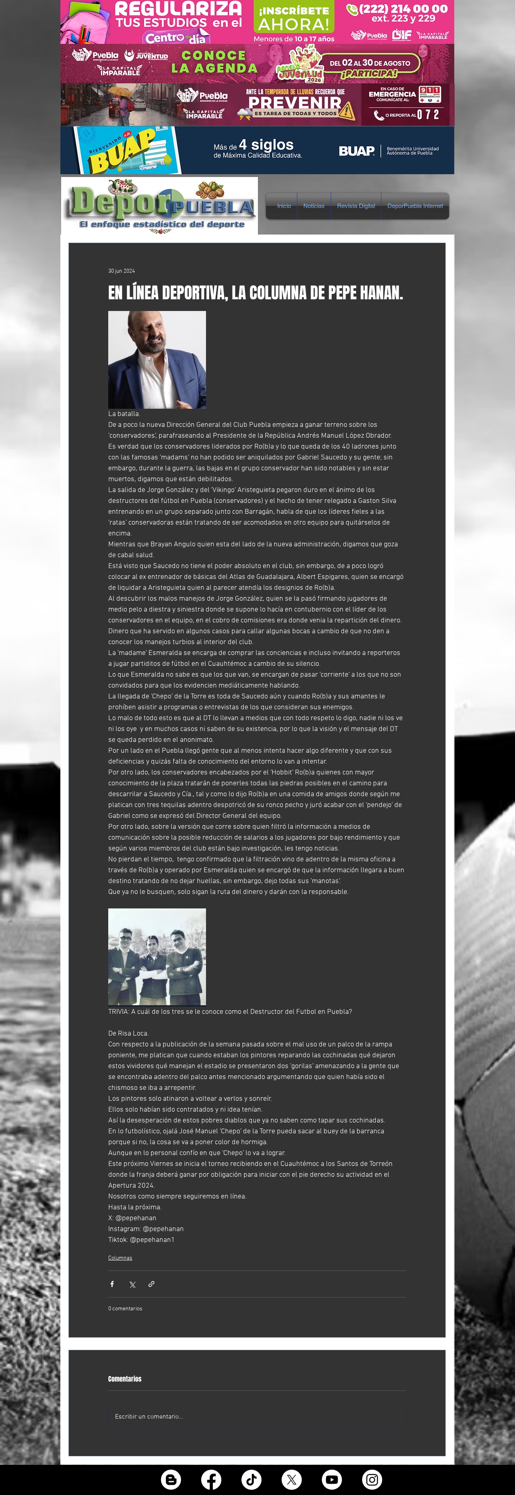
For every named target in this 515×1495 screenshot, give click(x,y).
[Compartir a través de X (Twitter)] (132, 1284)
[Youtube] (332, 1480)
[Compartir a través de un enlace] (151, 1284)
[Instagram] (372, 1480)
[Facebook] (211, 1480)
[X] (292, 1480)
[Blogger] (171, 1480)
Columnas (120, 1258)
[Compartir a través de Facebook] (112, 1284)
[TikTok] (251, 1480)
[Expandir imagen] (157, 360)
